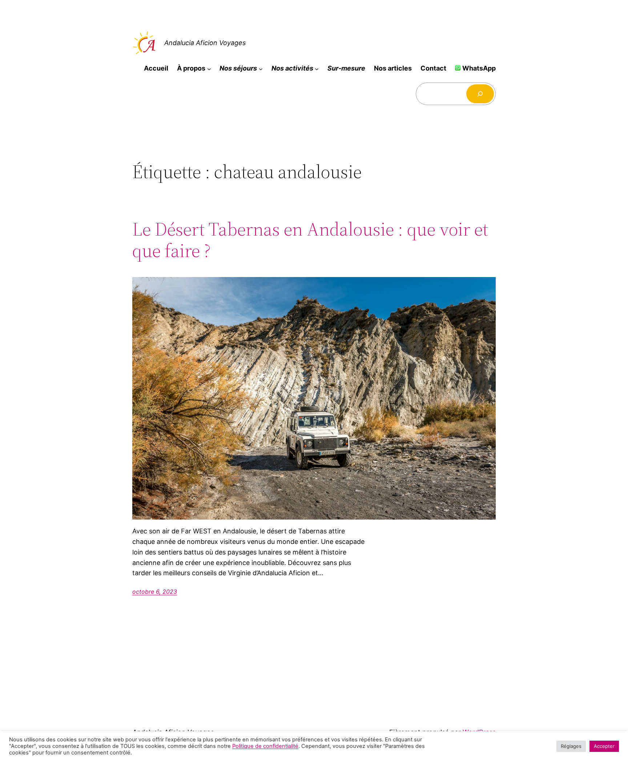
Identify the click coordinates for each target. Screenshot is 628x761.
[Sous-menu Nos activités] (317, 69)
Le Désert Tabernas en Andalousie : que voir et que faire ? (310, 240)
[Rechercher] (480, 93)
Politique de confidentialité (265, 746)
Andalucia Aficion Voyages (205, 43)
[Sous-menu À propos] (209, 69)
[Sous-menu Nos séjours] (261, 69)
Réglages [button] (571, 746)
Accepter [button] (604, 746)
